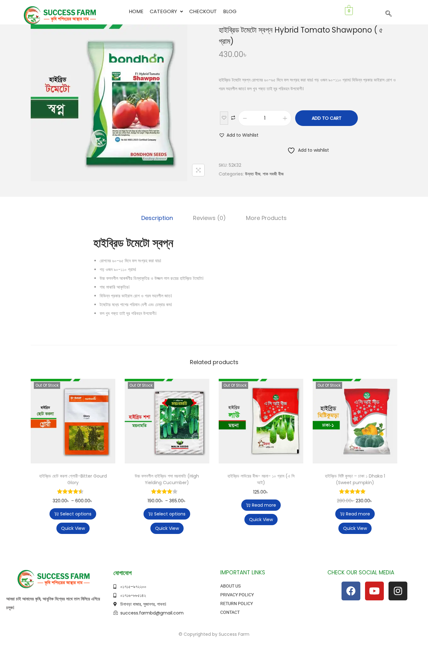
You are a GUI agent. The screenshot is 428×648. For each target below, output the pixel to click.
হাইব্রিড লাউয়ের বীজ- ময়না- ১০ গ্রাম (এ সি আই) (261, 479)
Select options (75, 514)
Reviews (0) (209, 218)
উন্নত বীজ (252, 174)
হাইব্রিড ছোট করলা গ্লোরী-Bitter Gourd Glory (73, 479)
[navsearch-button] (388, 14)
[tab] (157, 218)
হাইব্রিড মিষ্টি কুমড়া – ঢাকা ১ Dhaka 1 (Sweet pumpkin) (355, 479)
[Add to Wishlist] (224, 118)
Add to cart (327, 118)
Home (136, 11)
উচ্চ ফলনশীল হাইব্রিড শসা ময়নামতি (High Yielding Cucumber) (167, 479)
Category (163, 11)
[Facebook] (351, 591)
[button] (166, 11)
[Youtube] (374, 591)
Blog (230, 11)
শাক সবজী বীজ (273, 174)
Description (157, 218)
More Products (266, 218)
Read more (264, 505)
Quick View (73, 528)
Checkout (203, 11)
